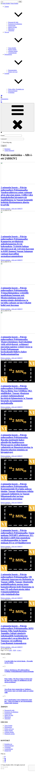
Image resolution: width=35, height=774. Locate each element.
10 (13, 650)
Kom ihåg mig (7, 142)
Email (2, 135)
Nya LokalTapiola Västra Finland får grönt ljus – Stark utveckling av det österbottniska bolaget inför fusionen (18, 701)
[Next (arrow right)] (3, 768)
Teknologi (11, 30)
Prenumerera (4, 99)
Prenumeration (12, 70)
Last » (19, 650)
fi (1, 100)
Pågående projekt (9, 734)
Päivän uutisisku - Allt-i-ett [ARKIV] (12, 208)
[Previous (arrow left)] (1, 768)
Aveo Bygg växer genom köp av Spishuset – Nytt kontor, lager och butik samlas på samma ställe (18, 690)
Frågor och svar (12, 72)
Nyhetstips (11, 92)
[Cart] (1, 95)
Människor (11, 29)
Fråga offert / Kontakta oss (16, 89)
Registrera (7, 149)
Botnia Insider (12, 49)
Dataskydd (7, 750)
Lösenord (3, 139)
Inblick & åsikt (12, 27)
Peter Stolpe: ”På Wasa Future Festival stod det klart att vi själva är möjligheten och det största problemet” (18, 680)
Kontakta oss (8, 744)
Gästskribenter (12, 53)
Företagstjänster (12, 91)
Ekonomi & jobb (9, 710)
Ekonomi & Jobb (13, 22)
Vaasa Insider (14, 3)
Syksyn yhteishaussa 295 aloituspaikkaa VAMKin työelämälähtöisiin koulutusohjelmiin (19, 670)
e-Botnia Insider (13, 51)
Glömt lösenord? (9, 150)
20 (15, 650)
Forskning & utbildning (15, 24)
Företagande (11, 25)
